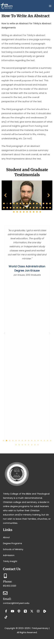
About (6, 537)
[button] (5, 195)
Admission (8, 555)
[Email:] (5, 593)
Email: (7, 599)
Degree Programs (12, 543)
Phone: (7, 581)
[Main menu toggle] (50, 6)
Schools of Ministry (13, 549)
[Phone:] (5, 576)
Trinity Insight (10, 561)
